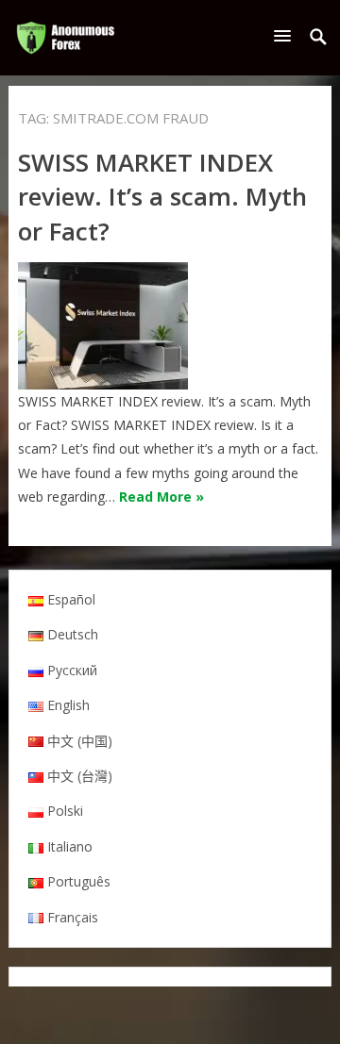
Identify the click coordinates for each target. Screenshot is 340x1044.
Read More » (161, 496)
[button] (286, 35)
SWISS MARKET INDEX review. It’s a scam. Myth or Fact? (162, 196)
